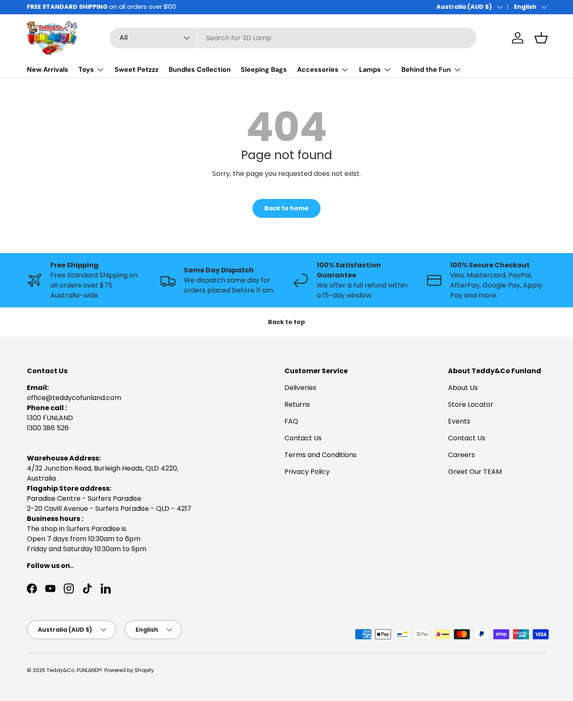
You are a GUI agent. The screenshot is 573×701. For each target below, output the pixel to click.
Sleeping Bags (264, 69)
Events (459, 421)
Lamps (370, 69)
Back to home (286, 208)
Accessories (318, 69)
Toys (86, 69)
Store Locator (470, 404)
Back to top (286, 322)
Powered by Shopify (129, 670)
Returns (297, 404)
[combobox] (293, 38)
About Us (463, 387)
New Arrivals (47, 69)
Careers (461, 455)
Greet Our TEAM (475, 471)
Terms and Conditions (320, 455)
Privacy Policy (307, 471)
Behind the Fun (426, 69)
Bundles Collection (200, 69)
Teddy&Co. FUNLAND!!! (74, 670)
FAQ (291, 421)
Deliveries (300, 387)
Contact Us (303, 438)
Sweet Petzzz (137, 69)
